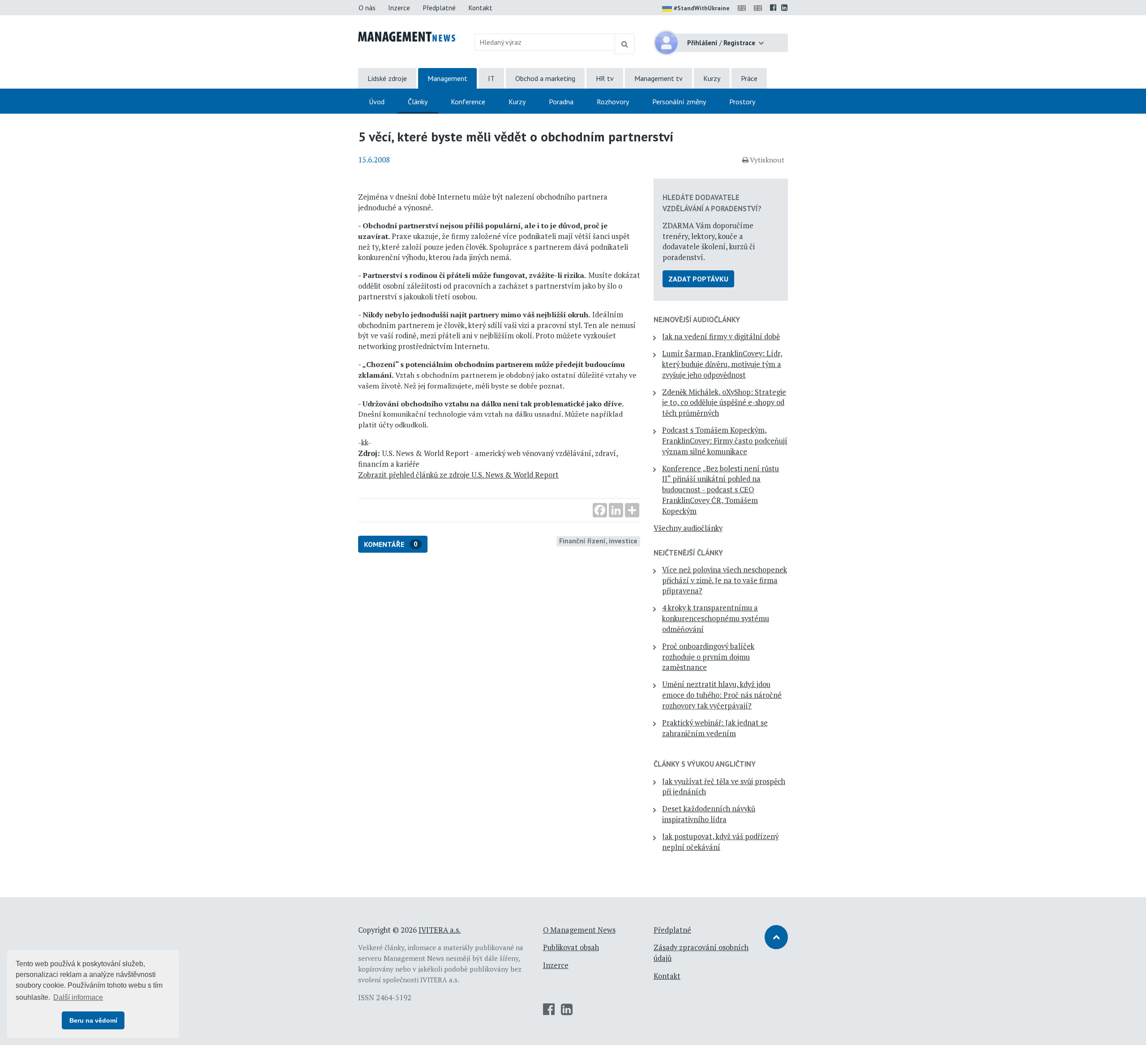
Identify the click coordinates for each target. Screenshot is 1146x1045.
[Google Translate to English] (759, 7)
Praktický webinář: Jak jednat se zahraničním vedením (715, 728)
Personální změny (679, 101)
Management (447, 78)
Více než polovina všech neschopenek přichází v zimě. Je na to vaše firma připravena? (724, 580)
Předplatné (439, 7)
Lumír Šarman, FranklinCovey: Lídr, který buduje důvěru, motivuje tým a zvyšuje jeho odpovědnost (722, 364)
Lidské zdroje (387, 78)
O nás (367, 7)
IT (491, 78)
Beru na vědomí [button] (93, 1020)
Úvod (377, 101)
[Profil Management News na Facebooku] (773, 7)
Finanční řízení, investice (598, 540)
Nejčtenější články (688, 553)
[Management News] (406, 35)
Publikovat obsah (571, 947)
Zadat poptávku (698, 278)
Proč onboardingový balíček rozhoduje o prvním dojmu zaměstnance (708, 657)
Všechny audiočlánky (688, 528)
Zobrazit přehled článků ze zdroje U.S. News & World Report (458, 475)
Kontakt (480, 7)
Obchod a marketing (545, 78)
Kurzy (711, 78)
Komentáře (391, 544)
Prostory (742, 101)
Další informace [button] (78, 997)
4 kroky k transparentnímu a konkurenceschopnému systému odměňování (715, 618)
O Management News (579, 930)
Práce (749, 78)
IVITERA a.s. (440, 930)
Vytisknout (767, 159)
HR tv (605, 78)
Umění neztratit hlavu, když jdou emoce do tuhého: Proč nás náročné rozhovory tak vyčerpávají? (722, 695)
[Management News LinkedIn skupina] (784, 7)
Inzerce (399, 7)
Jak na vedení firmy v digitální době (721, 336)
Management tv (658, 78)
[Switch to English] (743, 7)
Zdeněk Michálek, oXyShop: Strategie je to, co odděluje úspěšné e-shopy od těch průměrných (724, 402)
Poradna (561, 101)
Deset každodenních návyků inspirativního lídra (708, 814)
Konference (468, 101)
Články (418, 101)
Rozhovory (613, 101)
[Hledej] (625, 44)
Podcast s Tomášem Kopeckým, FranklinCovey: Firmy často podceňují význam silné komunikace (724, 440)
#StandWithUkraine (702, 8)
